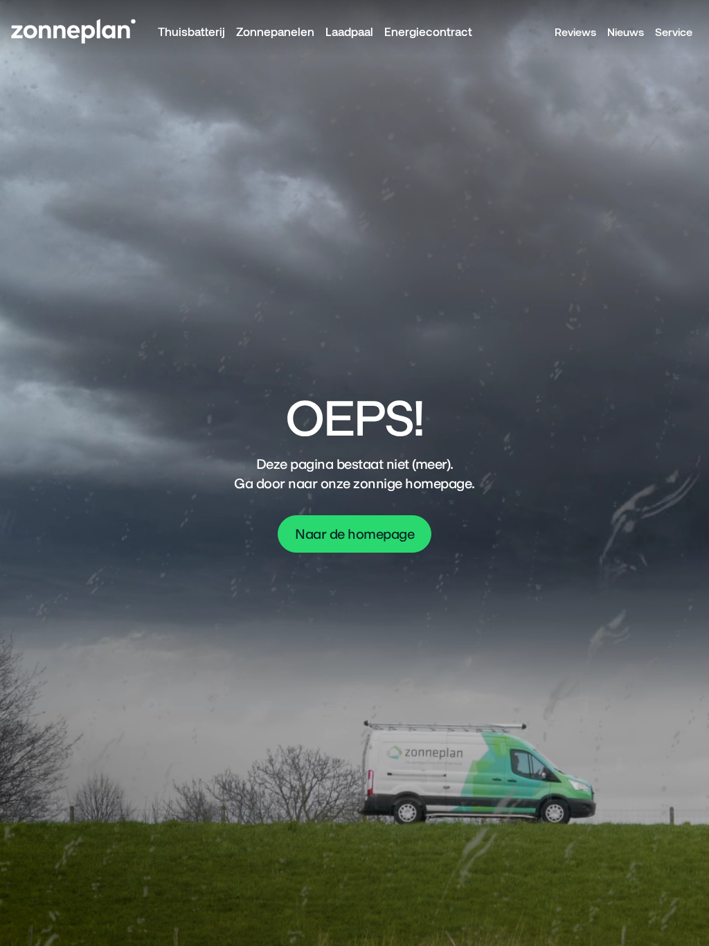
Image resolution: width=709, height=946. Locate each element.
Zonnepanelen (275, 31)
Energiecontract (428, 31)
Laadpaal (349, 31)
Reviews (575, 31)
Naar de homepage (354, 534)
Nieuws (625, 31)
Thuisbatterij (191, 31)
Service (673, 31)
